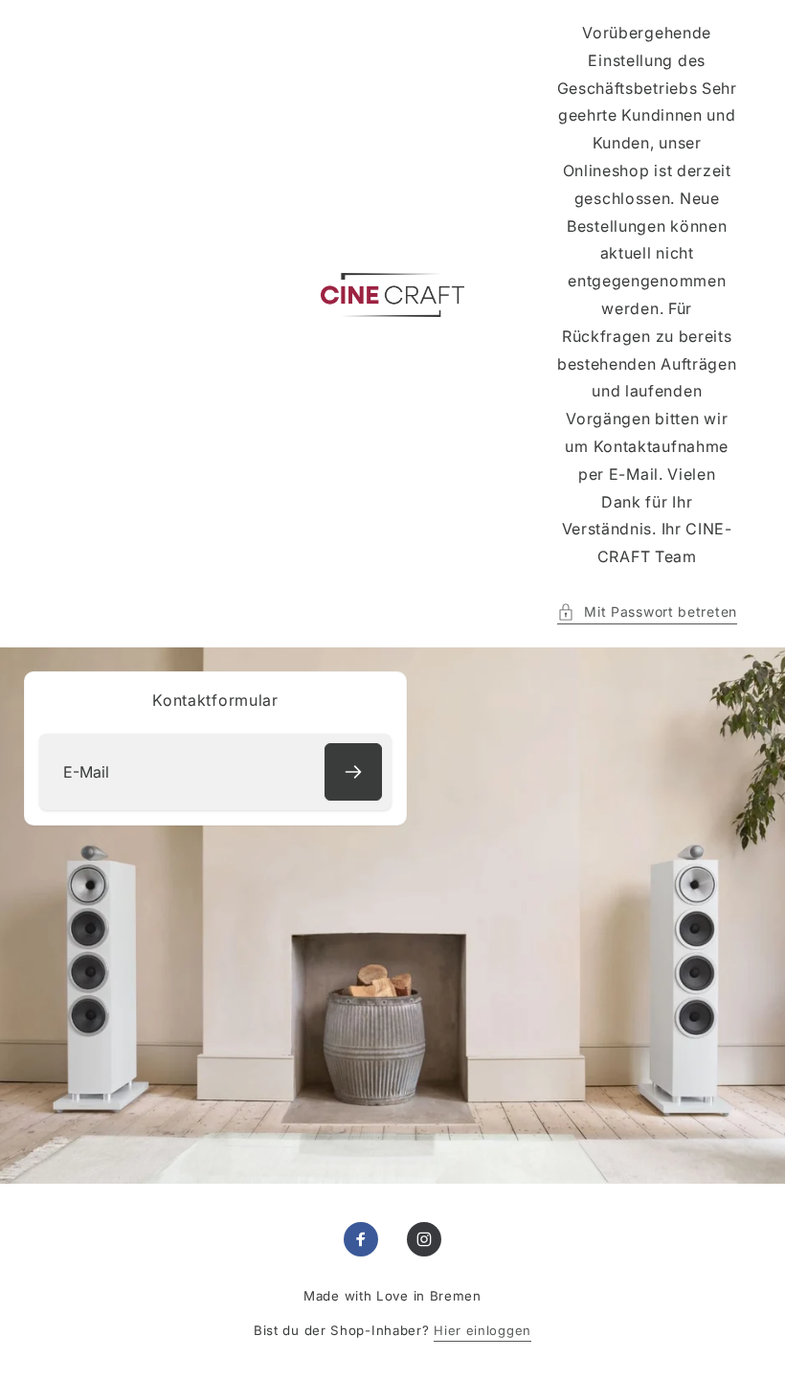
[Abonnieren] (353, 772)
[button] (647, 611)
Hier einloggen (482, 1330)
